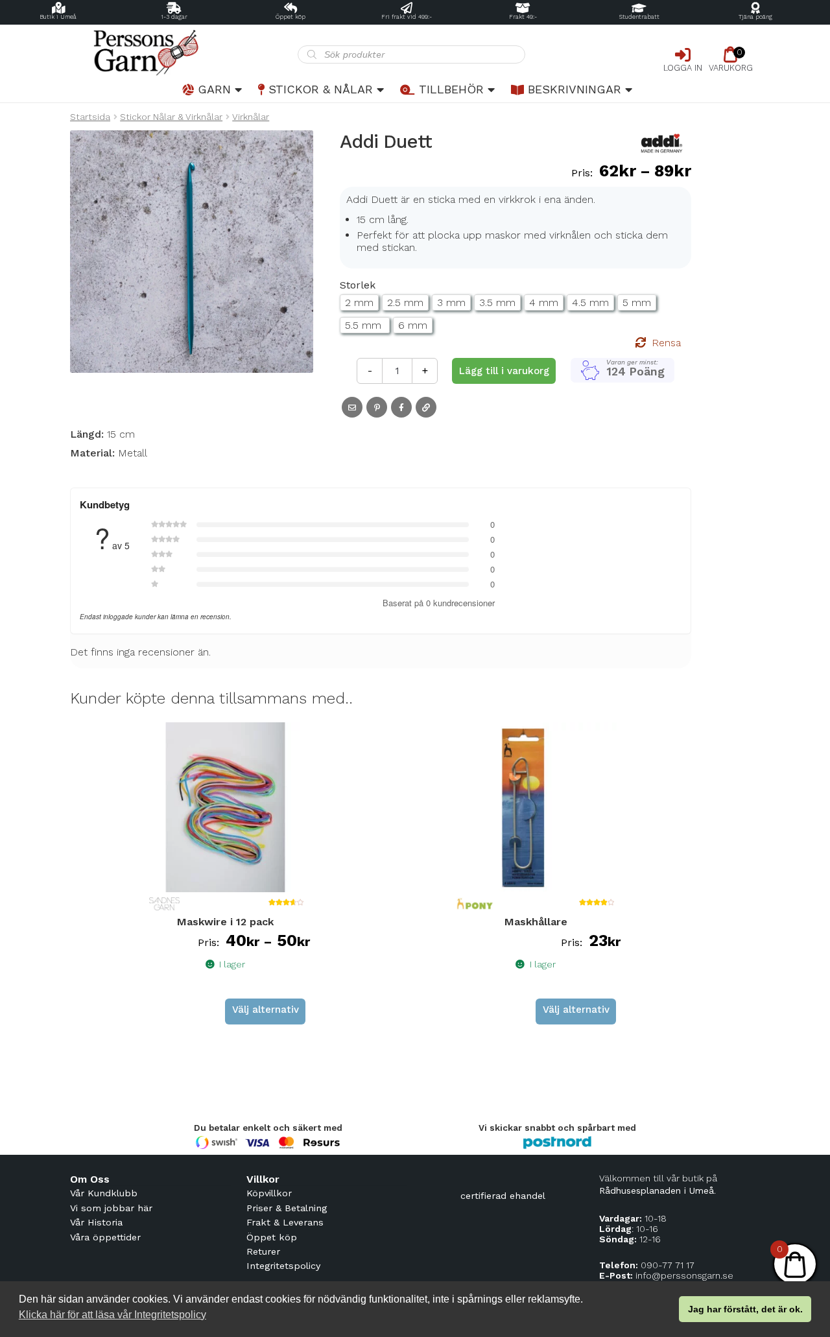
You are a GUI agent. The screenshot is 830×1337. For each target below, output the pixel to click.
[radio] (359, 302)
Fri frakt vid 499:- (406, 17)
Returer (263, 1251)
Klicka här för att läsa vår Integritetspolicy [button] (112, 1314)
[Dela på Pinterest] (376, 407)
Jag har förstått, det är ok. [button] (745, 1309)
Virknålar (250, 117)
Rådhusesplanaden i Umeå (656, 1190)
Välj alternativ (265, 1009)
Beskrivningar (574, 89)
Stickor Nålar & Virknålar (171, 117)
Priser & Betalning (286, 1208)
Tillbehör (451, 89)
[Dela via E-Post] (352, 407)
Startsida (90, 117)
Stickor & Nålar (320, 89)
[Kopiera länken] (426, 407)
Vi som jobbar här (111, 1208)
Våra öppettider (105, 1237)
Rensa (666, 343)
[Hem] (184, 53)
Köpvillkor (269, 1193)
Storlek (357, 285)
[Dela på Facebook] (401, 407)
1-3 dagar (174, 17)
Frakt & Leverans (285, 1222)
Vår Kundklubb (103, 1193)
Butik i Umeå (58, 17)
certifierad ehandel (502, 1195)
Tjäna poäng (755, 17)
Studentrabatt (639, 17)
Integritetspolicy (283, 1265)
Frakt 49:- (523, 17)
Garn (214, 89)
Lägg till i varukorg (504, 371)
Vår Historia (96, 1222)
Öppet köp (290, 17)
